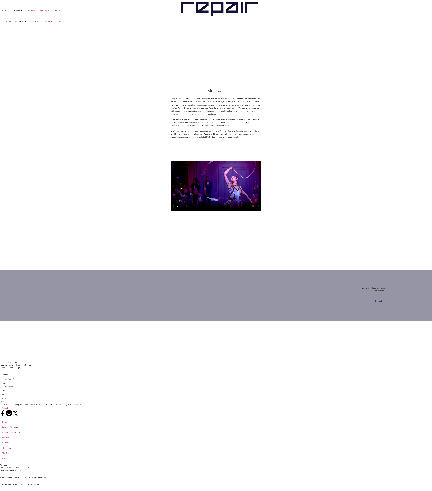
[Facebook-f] (3, 413)
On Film (5, 443)
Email (3, 394)
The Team (31, 11)
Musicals (6, 437)
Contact (56, 11)
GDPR (3, 402)
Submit (5, 408)
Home (4, 11)
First (4, 383)
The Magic (44, 11)
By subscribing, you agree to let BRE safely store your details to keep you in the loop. (43, 404)
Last (3, 390)
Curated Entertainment (12, 432)
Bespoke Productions (11, 427)
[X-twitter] (15, 413)
